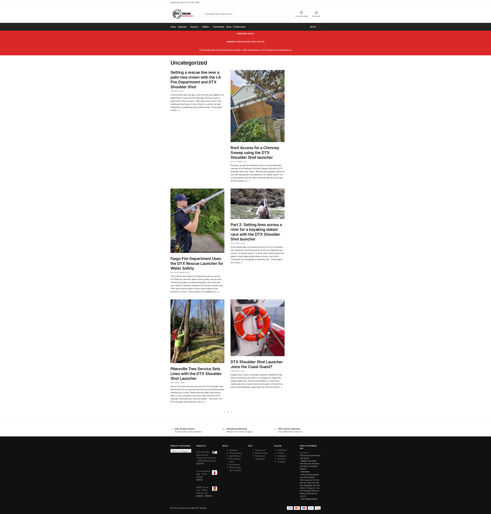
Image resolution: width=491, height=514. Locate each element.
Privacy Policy (235, 453)
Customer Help (301, 16)
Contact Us (260, 450)
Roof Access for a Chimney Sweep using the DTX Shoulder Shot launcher (255, 152)
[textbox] (181, 451)
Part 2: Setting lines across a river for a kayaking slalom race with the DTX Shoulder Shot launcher (256, 231)
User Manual (235, 456)
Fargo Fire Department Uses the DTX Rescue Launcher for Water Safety (196, 263)
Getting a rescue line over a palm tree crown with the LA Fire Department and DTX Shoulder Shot (195, 79)
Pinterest (282, 459)
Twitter (281, 453)
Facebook (282, 450)
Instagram (282, 456)
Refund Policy (261, 453)
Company (233, 450)
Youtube (281, 461)
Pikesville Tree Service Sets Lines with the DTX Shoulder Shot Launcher (196, 373)
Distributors (234, 464)
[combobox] (180, 451)
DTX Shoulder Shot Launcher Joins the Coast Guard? (257, 364)
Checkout (316, 16)
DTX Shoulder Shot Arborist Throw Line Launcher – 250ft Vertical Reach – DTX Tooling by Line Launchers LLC (245, 50)
